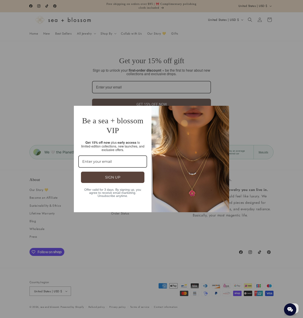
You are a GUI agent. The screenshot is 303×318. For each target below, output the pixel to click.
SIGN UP (112, 177)
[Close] (223, 111)
